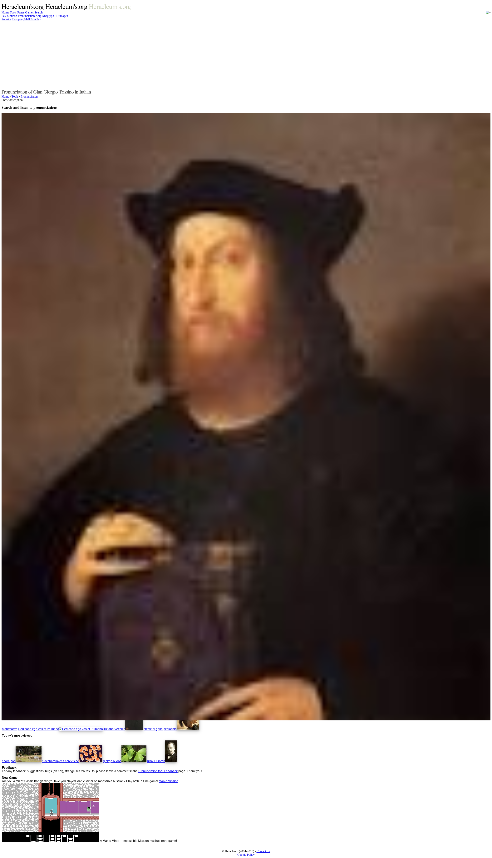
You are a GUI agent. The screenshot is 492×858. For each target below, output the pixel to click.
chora (6, 761)
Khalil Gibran (156, 761)
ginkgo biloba (112, 761)
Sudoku (6, 19)
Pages (20, 12)
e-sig (38, 16)
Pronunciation (26, 16)
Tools (13, 12)
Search (38, 12)
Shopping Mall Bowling (26, 19)
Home (5, 12)
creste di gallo (153, 729)
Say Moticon (9, 16)
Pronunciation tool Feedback (158, 771)
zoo (13, 761)
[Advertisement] (370, 54)
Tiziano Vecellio (114, 729)
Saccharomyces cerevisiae (60, 761)
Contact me (263, 851)
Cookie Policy (246, 854)
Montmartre (9, 729)
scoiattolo (170, 729)
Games (29, 12)
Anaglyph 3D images (55, 16)
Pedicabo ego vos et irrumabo (38, 729)
